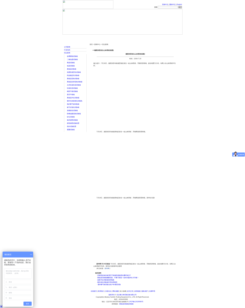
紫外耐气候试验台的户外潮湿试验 (109, 284)
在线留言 (94, 291)
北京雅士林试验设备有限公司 (127, 295)
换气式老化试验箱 (73, 107)
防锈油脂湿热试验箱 (74, 114)
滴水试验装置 (71, 126)
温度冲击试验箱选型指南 (105, 280)
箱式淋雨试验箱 (72, 120)
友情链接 (137, 291)
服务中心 (155, 37)
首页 (71, 37)
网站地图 (116, 291)
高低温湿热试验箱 (73, 78)
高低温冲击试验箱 (73, 98)
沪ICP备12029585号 (136, 302)
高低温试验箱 (71, 69)
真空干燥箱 (71, 94)
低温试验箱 (71, 66)
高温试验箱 (71, 63)
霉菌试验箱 (71, 130)
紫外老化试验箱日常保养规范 (107, 282)
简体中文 (165, 4)
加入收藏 (123, 291)
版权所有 (112, 295)
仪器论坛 (108, 291)
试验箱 (131, 304)
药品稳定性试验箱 (73, 75)
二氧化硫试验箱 (72, 59)
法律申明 (152, 291)
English (179, 4)
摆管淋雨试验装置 (73, 123)
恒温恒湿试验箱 (72, 88)
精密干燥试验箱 (72, 91)
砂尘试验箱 (71, 117)
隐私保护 (145, 291)
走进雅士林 (84, 37)
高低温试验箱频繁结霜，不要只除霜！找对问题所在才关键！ (118, 278)
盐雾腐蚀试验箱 (72, 56)
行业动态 (67, 50)
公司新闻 (67, 47)
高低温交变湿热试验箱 (74, 82)
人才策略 (141, 37)
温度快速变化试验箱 (74, 72)
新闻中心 (98, 37)
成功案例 (127, 37)
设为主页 (130, 291)
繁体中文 (172, 4)
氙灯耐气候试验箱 (73, 104)
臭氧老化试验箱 (72, 110)
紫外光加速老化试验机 (74, 101)
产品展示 (113, 37)
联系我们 (101, 291)
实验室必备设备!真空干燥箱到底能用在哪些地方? (114, 275)
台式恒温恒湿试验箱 (74, 85)
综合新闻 (67, 53)
